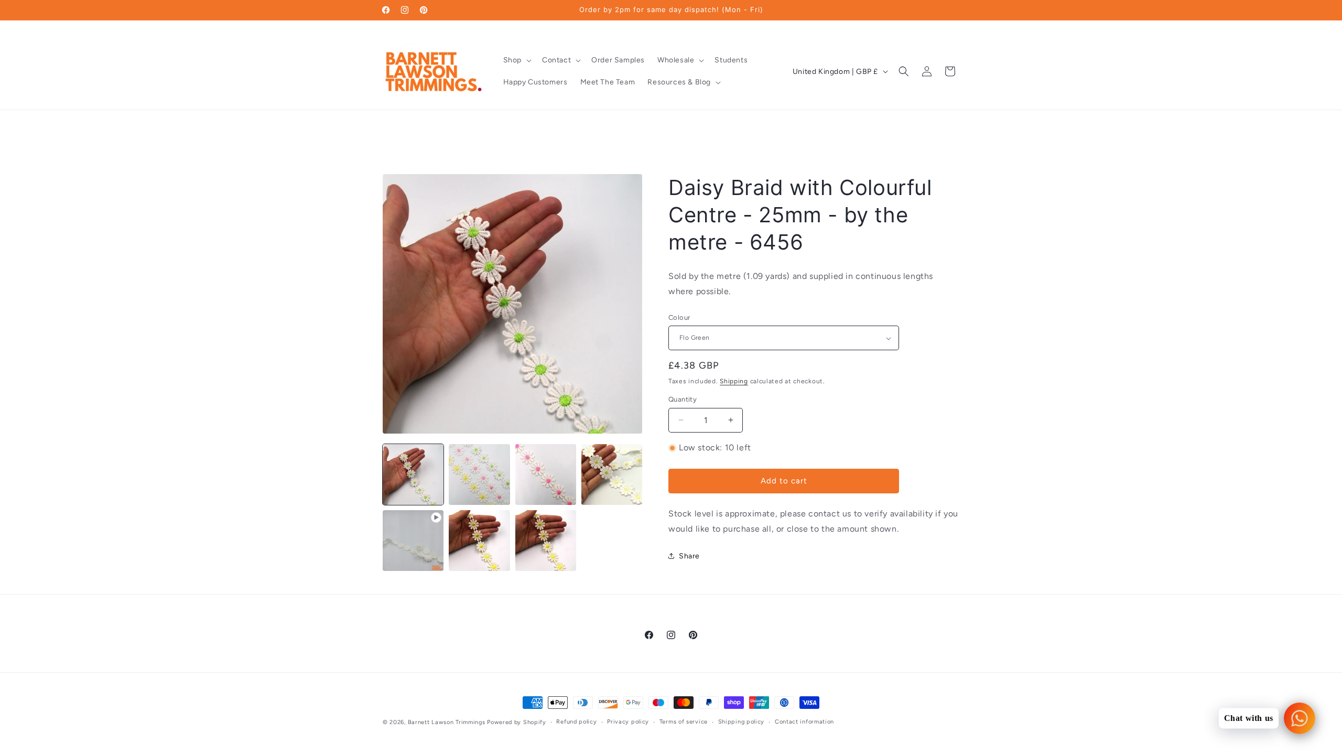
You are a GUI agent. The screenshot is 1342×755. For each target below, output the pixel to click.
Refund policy (576, 721)
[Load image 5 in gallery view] (479, 540)
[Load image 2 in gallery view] (479, 474)
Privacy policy (628, 721)
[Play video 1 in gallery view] (413, 540)
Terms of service (683, 721)
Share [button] (689, 556)
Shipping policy (741, 721)
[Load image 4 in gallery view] (611, 474)
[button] (516, 60)
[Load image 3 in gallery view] (545, 474)
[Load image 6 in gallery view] (545, 540)
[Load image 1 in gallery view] (413, 474)
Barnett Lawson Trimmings (446, 722)
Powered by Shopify (516, 722)
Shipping (734, 381)
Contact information (804, 721)
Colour (679, 317)
